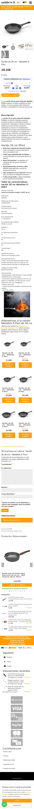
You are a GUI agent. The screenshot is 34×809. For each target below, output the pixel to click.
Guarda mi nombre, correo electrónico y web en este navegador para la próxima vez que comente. (16, 504)
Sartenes (10, 531)
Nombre (4, 487)
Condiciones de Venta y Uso (21, 774)
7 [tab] (22, 591)
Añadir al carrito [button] (9, 365)
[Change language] (18, 2)
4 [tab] (16, 591)
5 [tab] (18, 591)
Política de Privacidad (17, 776)
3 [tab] (14, 591)
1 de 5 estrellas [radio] (2, 466)
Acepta (17, 800)
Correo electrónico (8, 494)
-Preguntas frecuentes (9, 768)
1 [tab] (10, 591)
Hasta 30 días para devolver (17, 637)
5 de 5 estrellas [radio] (9, 466)
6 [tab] (20, 591)
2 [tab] (12, 591)
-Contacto (5, 756)
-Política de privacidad (9, 760)
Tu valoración (6, 468)
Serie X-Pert (18, 531)
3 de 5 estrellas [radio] (5, 466)
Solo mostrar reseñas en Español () (13, 446)
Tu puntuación (7, 464)
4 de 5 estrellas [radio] (7, 466)
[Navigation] (30, 2)
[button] (4, 804)
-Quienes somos (7, 751)
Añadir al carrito (10, 95)
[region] (17, 796)
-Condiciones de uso (8, 764)
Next (31, 565)
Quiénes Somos (10, 774)
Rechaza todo (17, 805)
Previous (2, 565)
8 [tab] (24, 591)
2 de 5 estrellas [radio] (4, 466)
